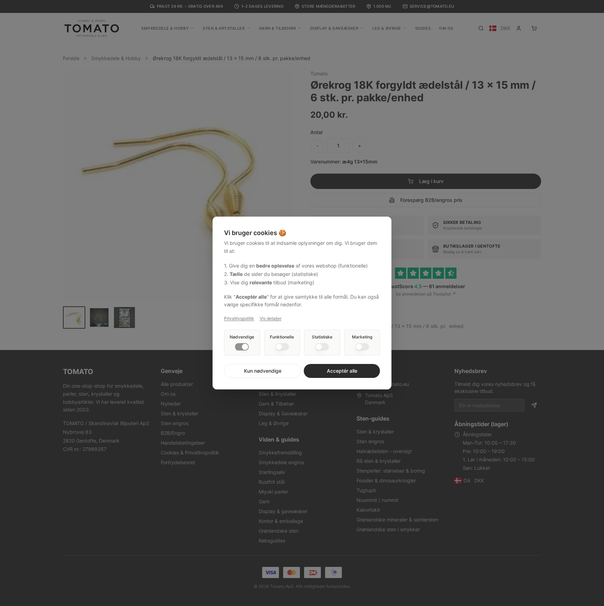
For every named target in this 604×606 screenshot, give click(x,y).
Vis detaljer (270, 318)
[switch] (242, 347)
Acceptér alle (342, 371)
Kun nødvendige (262, 371)
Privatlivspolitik (239, 318)
